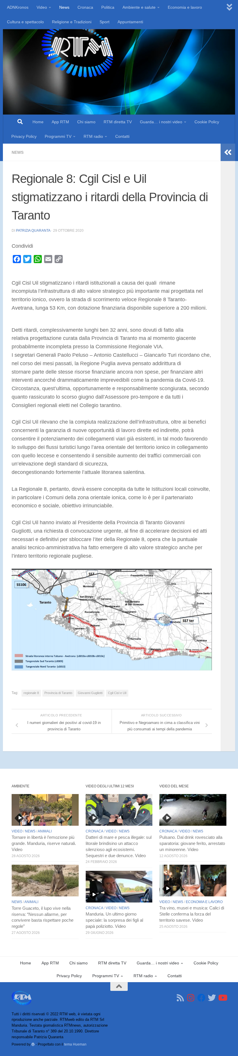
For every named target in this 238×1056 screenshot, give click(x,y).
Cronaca (85, 7)
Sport (104, 21)
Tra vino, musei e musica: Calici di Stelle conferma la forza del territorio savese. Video (191, 914)
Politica (107, 7)
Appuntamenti (130, 21)
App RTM (60, 121)
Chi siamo (86, 121)
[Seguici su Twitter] (212, 998)
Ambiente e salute (139, 7)
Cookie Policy (206, 121)
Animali (45, 831)
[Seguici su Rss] (180, 998)
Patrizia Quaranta (33, 231)
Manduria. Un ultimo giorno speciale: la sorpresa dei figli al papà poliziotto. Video (114, 920)
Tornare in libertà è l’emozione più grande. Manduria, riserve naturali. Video (44, 843)
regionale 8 (31, 693)
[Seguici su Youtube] (222, 998)
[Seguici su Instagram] (191, 998)
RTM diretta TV (118, 121)
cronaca (94, 831)
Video (42, 7)
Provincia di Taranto (58, 693)
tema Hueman (75, 1044)
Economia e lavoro (185, 7)
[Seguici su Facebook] (201, 998)
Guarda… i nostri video (161, 121)
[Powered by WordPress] (33, 1044)
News (64, 7)
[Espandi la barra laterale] (228, 152)
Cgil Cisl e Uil (117, 693)
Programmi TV (58, 136)
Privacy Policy (24, 136)
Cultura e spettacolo (25, 21)
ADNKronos (17, 7)
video (17, 831)
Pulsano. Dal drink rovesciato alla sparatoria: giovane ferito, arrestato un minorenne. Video (192, 843)
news (18, 152)
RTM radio (93, 136)
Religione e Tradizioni (71, 21)
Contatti (122, 136)
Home (38, 121)
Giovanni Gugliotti (90, 693)
